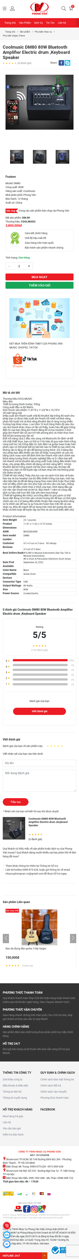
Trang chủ (10, 22)
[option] (39, 102)
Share (53, 62)
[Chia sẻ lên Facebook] (61, 63)
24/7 (17, 1255)
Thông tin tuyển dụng (15, 1097)
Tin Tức (50, 22)
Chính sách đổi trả (50, 1085)
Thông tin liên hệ (12, 1091)
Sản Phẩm (25, 22)
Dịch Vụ (38, 22)
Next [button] (71, 157)
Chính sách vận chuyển (53, 1091)
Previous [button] (7, 157)
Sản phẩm (25, 32)
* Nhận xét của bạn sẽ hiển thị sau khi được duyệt (30, 811)
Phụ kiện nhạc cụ (43, 32)
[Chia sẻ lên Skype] (67, 63)
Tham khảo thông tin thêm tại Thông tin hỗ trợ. (32, 865)
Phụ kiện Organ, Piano (14, 35)
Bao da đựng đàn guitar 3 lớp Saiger (26, 948)
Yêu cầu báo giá (12, 1128)
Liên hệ (62, 22)
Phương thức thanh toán (54, 1097)
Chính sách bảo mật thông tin (57, 1079)
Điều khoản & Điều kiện (15, 1085)
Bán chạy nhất (12, 910)
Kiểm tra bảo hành (13, 1134)
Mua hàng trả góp (13, 1116)
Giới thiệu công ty (12, 1079)
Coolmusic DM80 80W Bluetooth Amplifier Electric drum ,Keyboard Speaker (48, 822)
